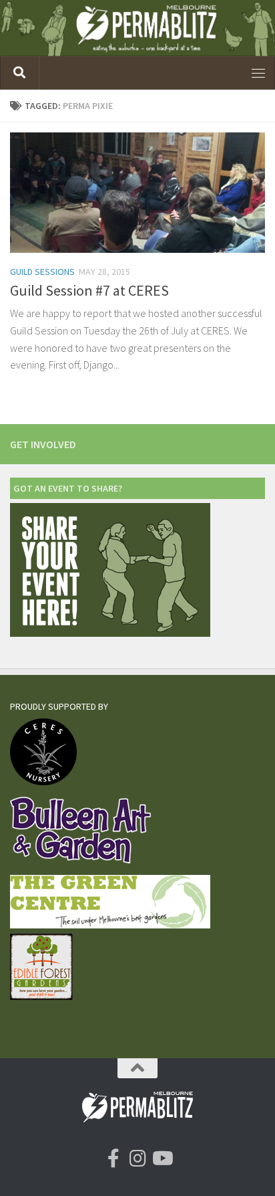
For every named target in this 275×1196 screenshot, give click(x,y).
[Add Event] (110, 633)
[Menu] (258, 73)
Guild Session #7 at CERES (89, 290)
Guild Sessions (42, 272)
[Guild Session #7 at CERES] (137, 192)
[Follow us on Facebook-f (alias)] (113, 1158)
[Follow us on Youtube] (161, 1158)
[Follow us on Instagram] (137, 1158)
